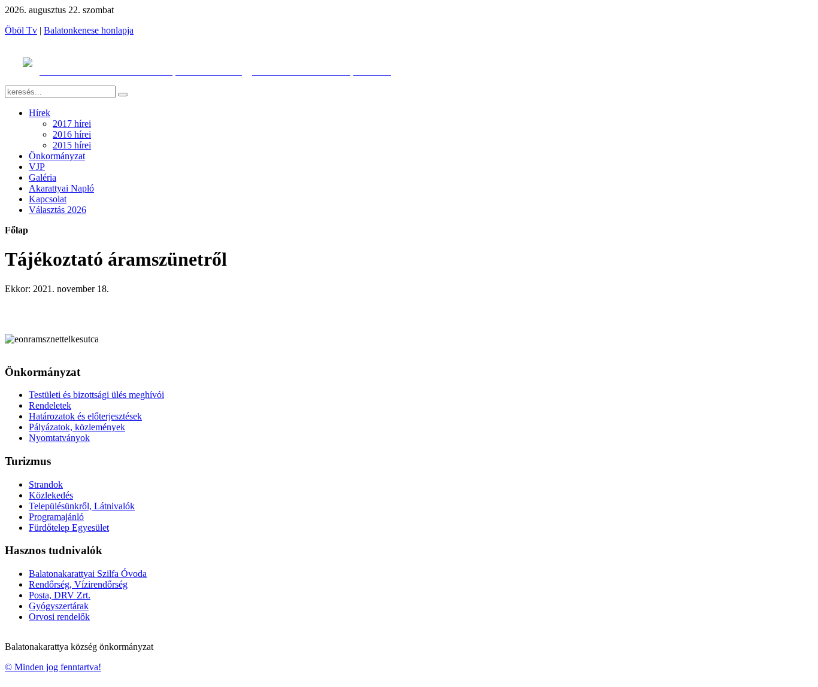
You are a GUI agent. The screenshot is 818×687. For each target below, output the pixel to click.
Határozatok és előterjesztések (85, 416)
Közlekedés (51, 495)
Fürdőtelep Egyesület (69, 527)
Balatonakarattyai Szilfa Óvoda (88, 574)
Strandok (46, 484)
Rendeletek (50, 405)
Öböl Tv (21, 30)
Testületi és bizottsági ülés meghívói (96, 395)
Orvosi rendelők (59, 617)
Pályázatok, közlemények (77, 427)
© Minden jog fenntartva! (53, 667)
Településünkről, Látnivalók (82, 506)
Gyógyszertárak (59, 606)
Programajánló (56, 517)
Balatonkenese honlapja (89, 30)
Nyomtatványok (59, 438)
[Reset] (123, 94)
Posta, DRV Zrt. (59, 595)
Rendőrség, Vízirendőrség (78, 584)
